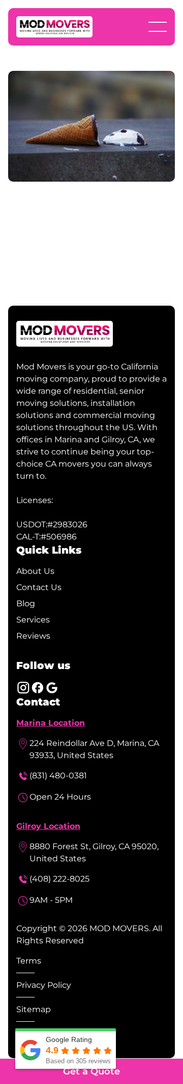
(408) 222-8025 (59, 879)
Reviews (33, 636)
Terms (28, 961)
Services (33, 619)
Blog (25, 603)
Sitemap (33, 1009)
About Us (35, 571)
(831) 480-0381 (58, 775)
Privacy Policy (43, 985)
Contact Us (39, 587)
